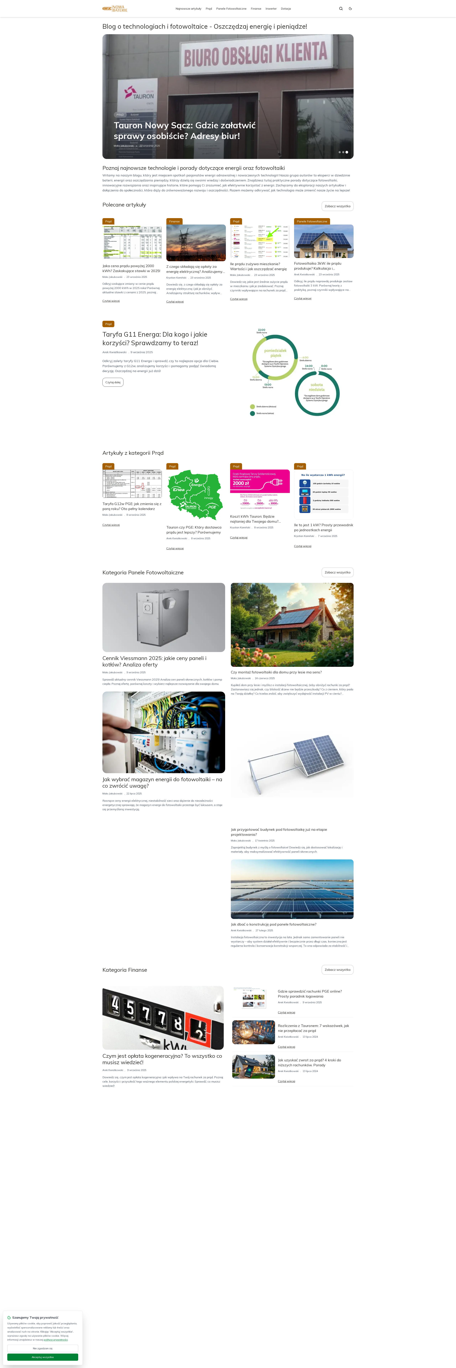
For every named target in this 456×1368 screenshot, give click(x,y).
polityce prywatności (56, 1339)
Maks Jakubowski (124, 145)
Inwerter (271, 8)
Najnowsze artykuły (188, 8)
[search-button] (341, 9)
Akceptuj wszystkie (43, 1357)
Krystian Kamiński (176, 277)
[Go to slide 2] (343, 152)
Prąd (209, 8)
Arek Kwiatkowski (304, 274)
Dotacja (286, 8)
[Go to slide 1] (340, 152)
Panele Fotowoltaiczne (231, 8)
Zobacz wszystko (338, 206)
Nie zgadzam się (43, 1348)
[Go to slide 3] (347, 152)
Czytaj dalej (112, 382)
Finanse (256, 8)
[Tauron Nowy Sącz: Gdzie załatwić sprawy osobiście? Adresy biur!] (228, 96)
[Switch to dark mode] (350, 8)
